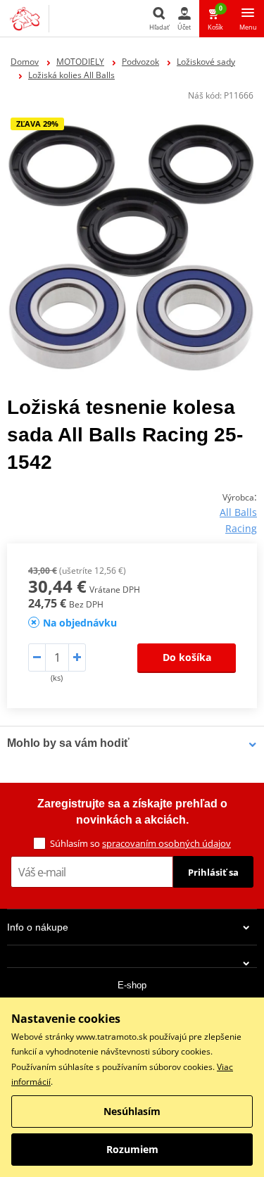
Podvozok (140, 62)
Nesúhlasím (132, 1111)
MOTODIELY (80, 62)
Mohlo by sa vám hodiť (68, 743)
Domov (25, 62)
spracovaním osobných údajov (166, 843)
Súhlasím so (140, 843)
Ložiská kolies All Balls (71, 75)
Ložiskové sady (206, 62)
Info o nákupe (37, 927)
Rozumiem (132, 1149)
